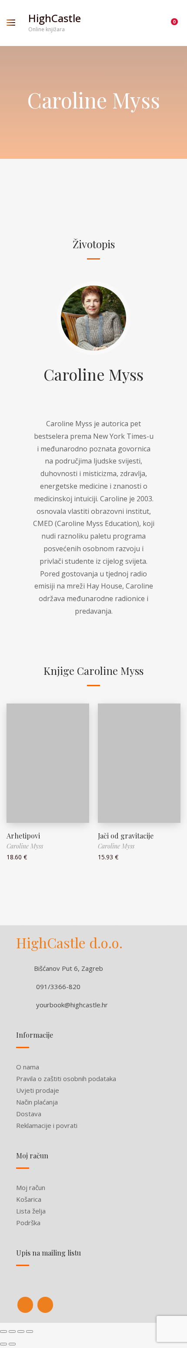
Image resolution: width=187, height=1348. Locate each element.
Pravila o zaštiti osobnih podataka (66, 1078)
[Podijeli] (12, 1331)
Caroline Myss (93, 374)
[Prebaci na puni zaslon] (20, 1331)
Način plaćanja (37, 1102)
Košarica (28, 1199)
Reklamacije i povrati (46, 1125)
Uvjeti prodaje (37, 1090)
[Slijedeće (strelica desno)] (12, 1344)
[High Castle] (25, 1305)
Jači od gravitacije (126, 835)
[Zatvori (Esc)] (3, 1331)
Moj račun (30, 1187)
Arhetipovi (23, 835)
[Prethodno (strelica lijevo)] (3, 1344)
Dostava (28, 1113)
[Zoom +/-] (29, 1331)
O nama (27, 1066)
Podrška (28, 1222)
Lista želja (31, 1211)
